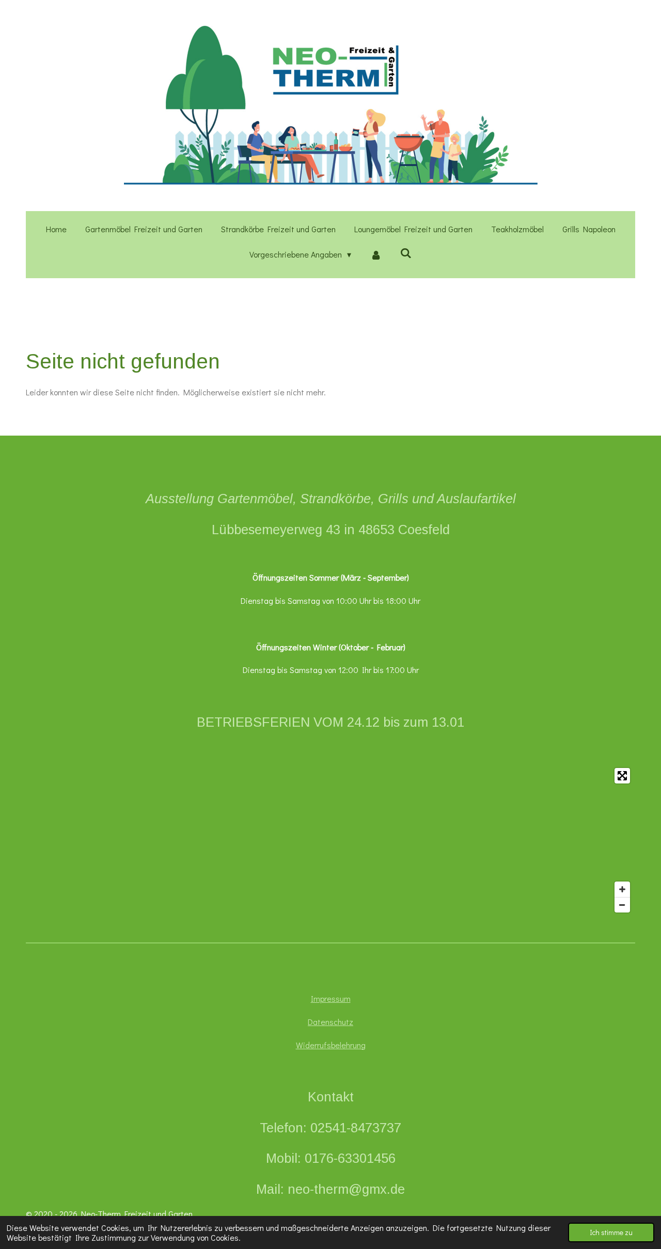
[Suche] (406, 253)
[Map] (330, 840)
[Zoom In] (622, 889)
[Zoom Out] (622, 904)
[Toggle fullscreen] (622, 775)
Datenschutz (330, 1021)
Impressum (331, 998)
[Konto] (375, 255)
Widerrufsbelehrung (331, 1044)
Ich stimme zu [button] (611, 1232)
